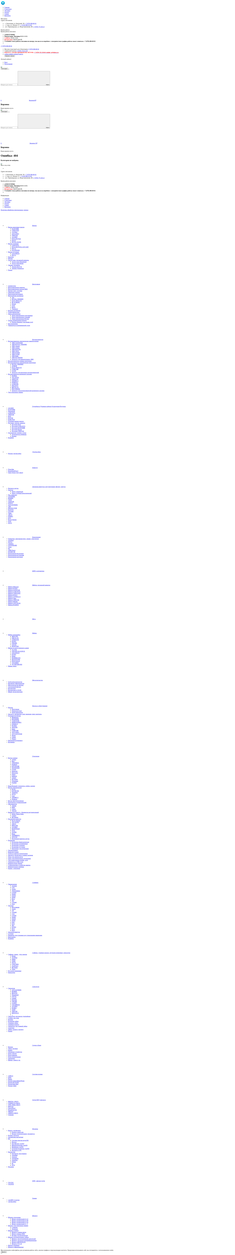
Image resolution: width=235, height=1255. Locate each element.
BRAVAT (14, 993)
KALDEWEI (16, 250)
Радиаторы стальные (18, 845)
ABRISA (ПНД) (13, 1113)
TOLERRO (15, 663)
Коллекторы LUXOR (14, 690)
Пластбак (11, 469)
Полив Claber (12, 1086)
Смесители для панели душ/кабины (19, 1016)
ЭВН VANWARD (17, 343)
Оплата (6, 12)
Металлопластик (37, 680)
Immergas (14, 771)
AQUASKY (15, 732)
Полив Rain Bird (13, 1084)
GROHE (14, 1001)
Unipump (11, 1115)
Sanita (13, 897)
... (12, 784)
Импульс (11, 1106)
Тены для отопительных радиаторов (19, 858)
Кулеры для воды (13, 1135)
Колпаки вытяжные (14, 310)
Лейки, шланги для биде (15, 1029)
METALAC (15, 387)
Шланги (34, 1216)
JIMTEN (10, 1111)
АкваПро (15, 1160)
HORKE (14, 376)
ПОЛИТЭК (11, 552)
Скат (13, 796)
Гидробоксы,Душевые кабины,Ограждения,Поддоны (49, 406)
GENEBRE (11, 496)
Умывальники (12, 884)
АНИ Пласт (12, 550)
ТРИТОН (15, 235)
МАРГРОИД (16, 829)
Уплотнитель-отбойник (19, 434)
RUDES (14, 725)
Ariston (14, 759)
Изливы (10, 1019)
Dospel (14, 304)
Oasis (13, 305)
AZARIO (14, 237)
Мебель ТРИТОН (13, 600)
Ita (12, 1163)
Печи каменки (12, 1055)
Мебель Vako (12, 598)
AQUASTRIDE (13, 505)
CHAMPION (16, 1005)
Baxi (13, 761)
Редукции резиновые (14, 971)
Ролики (14, 436)
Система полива (37, 1074)
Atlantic (14, 806)
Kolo (13, 904)
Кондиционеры (13, 324)
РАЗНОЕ (11, 438)
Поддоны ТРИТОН (18, 431)
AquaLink (11, 501)
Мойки (34, 633)
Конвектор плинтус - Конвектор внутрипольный (23, 812)
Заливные (15, 1229)
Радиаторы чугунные (18, 847)
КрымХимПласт (13, 471)
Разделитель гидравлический (17, 802)
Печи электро (12, 1053)
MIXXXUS (15, 1013)
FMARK (14, 643)
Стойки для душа (13, 1018)
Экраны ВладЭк (17, 267)
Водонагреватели (37, 339)
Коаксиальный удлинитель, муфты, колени (21, 786)
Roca (13, 899)
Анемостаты (12, 286)
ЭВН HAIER (16, 353)
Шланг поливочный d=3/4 (20, 1222)
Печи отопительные (14, 1057)
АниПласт (15, 966)
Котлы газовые (12, 758)
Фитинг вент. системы (15, 291)
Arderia (14, 778)
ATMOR (14, 366)
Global (14, 737)
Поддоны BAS (16, 424)
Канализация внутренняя (16, 555)
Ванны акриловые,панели (16, 227)
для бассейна (12, 1201)
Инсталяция (15, 907)
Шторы (10, 258)
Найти (47, 84)
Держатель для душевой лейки (17, 1026)
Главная (6, 7)
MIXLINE (15, 636)
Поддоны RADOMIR (18, 428)
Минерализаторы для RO (20, 1145)
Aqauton (14, 886)
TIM (9, 506)
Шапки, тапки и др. (14, 1060)
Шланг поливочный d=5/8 (20, 1220)
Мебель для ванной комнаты (41, 585)
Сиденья (10, 933)
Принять (3, 1252)
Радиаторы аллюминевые (20, 843)
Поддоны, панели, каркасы (16, 423)
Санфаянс (35, 882)
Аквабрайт (15, 1158)
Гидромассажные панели (16, 421)
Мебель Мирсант (13, 587)
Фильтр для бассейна (14, 453)
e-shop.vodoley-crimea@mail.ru (13, 54)
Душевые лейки (13, 1023)
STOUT (10, 503)
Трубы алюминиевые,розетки (17, 320)
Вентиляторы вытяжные (15, 296)
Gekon (14, 809)
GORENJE (15, 384)
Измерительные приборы (16, 867)
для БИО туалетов (13, 1200)
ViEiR (10, 500)
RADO (14, 641)
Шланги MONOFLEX (19, 1242)
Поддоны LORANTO (18, 426)
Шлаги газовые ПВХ (18, 1234)
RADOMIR (15, 229)
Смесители (35, 986)
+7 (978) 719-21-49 (22, 51)
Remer (14, 956)
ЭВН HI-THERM (17, 357)
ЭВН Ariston (16, 348)
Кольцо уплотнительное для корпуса (23, 1134)
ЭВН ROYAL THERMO (19, 344)
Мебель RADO (12, 588)
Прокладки (11, 972)
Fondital (14, 782)
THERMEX (15, 763)
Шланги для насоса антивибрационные (24, 1240)
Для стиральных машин (15, 392)
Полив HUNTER (13, 1082)
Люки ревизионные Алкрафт (21, 317)
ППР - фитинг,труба (38, 1181)
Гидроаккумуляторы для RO (20, 1148)
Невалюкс (15, 773)
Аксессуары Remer (18, 263)
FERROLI (15, 382)
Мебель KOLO (12, 595)
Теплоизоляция (13, 850)
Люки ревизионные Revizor (20, 319)
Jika (13, 900)
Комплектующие (13, 852)
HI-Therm (15, 779)
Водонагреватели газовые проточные (20, 361)
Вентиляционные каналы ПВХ (18, 289)
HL (9, 548)
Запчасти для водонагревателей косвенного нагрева (28, 390)
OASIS (14, 371)
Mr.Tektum (15, 817)
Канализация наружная (15, 557)
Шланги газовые (13, 1230)
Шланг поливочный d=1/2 (20, 1219)
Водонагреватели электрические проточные (22, 362)
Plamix (10, 1079)
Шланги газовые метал (19, 1232)
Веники (10, 1047)
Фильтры (35, 1129)
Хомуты (10, 490)
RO (9, 1139)
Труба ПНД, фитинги (39, 1100)
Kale (13, 922)
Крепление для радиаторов (20, 848)
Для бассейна (36, 452)
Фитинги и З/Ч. (16, 1150)
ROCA (14, 248)
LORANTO (15, 245)
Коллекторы (12, 688)
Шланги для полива (14, 1217)
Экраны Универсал (18, 268)
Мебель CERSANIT (14, 593)
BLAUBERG (16, 302)
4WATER (14, 727)
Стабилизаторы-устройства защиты (19, 865)
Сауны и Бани (36, 1045)
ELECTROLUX (17, 300)
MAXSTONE (16, 659)
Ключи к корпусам (17, 1132)
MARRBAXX (16, 658)
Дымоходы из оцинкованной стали (19, 325)
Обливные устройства (15, 1052)
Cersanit (14, 902)
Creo (13, 887)
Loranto (14, 892)
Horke (13, 656)
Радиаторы (11, 840)
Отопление (35, 756)
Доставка (7, 10)
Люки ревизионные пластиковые (22, 315)
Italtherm (14, 776)
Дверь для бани (13, 1048)
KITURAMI (15, 766)
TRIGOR (14, 1011)
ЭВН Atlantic (16, 346)
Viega (9, 547)
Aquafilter (15, 1155)
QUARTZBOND (17, 664)
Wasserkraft (11, 411)
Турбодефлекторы (13, 312)
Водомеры (11, 742)
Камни (10, 1050)
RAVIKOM (15, 791)
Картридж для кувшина (19, 1153)
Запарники (11, 1058)
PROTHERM (16, 389)
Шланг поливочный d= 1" (20, 1224)
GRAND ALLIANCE (18, 651)
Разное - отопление (14, 868)
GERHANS (15, 640)
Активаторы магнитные (15, 1137)
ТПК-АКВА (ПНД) (14, 1105)
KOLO (14, 240)
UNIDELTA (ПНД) (14, 1103)
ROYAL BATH (16, 242)
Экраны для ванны (14, 265)
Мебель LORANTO (14, 591)
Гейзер (14, 1162)
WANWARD (16, 768)
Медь (34, 619)
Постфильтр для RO (18, 1143)
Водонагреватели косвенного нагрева (20, 374)
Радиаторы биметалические (20, 842)
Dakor (13, 774)
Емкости (35, 467)
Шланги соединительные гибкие (18, 1237)
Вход (6, 62)
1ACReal (14, 232)
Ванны (34, 225)
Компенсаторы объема (15, 863)
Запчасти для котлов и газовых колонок (20, 855)
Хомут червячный (17, 491)
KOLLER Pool (16, 239)
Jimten (14, 959)
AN (13, 910)
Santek (14, 894)
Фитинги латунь (13, 488)
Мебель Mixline (13, 601)
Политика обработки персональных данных (14, 210)
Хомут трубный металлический (22, 493)
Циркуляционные (17, 712)
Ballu (13, 807)
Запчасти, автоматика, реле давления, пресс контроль (25, 714)
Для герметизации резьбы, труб (18, 860)
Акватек (14, 1157)
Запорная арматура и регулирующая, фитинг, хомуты (49, 486)
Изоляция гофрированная (16, 683)
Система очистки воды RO (20, 1140)
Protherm (14, 764)
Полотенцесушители (14, 819)
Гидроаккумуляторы (14, 716)
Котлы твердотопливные (16, 801)
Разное (10, 270)
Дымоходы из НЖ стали (15, 862)
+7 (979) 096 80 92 (30, 23)
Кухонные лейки (13, 1021)
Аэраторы (11, 1028)
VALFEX (11, 1184)
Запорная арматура (14, 932)
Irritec (9, 1077)
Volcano (14, 810)
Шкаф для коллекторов (15, 692)
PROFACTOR (12, 508)
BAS (9, 416)
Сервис (6, 14)
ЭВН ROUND (16, 349)
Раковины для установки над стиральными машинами (25, 935)
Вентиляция (36, 284)
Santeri (14, 896)
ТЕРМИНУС (16, 835)
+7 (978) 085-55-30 (26, 25)
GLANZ (14, 649)
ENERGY (15, 724)
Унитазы (10, 905)
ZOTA (14, 794)
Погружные (15, 709)
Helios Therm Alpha (18, 814)
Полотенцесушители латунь (20, 839)
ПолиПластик (12, 1110)
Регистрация (8, 64)
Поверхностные (17, 711)
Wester (14, 735)
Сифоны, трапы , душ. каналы (17, 954)
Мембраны (15, 717)
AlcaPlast (11, 540)
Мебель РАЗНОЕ (13, 605)
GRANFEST (16, 653)
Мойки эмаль (12, 666)
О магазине (8, 9)
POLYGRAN (16, 661)
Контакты (7, 15)
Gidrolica (10, 543)
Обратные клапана (14, 292)
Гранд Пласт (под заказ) (15, 472)
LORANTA (11, 413)
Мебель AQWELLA (14, 596)
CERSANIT (15, 230)
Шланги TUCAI (17, 1244)
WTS (13, 1165)
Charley (14, 815)
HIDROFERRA (16, 722)
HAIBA (14, 1008)
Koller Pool (11, 419)
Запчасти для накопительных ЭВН (23, 359)
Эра (13, 297)
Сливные (15, 1227)
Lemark (14, 998)
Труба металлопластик (15, 682)
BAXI (13, 789)
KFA (9, 518)
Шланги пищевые (13, 1245)
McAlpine (15, 967)
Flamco (14, 739)
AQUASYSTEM (17, 734)
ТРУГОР (14, 837)
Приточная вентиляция (15, 294)
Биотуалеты (12, 937)
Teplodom (15, 792)
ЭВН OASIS (16, 354)
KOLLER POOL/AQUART (20, 247)
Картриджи (11, 1152)
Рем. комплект (12, 495)
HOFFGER (15, 646)
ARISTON (15, 379)
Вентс (14, 307)
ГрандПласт (12, 1108)
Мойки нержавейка (14, 635)
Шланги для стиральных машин (18, 1225)
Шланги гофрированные (16, 1247)
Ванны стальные (13, 243)
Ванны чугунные (13, 252)
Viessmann (15, 781)
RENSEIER (15, 719)
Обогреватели (12, 804)
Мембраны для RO (18, 1147)
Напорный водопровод (15, 740)
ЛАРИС (14, 832)
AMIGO (10, 1076)
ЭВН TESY (15, 351)
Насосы (10, 707)
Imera (13, 729)
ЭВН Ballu (15, 356)
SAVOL (14, 644)
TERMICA (15, 381)
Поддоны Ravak (17, 429)
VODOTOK (15, 721)
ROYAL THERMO (17, 299)
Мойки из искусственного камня (18, 648)
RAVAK (10, 418)
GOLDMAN (15, 253)
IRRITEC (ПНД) (13, 1101)
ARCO (10, 515)
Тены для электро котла (15, 857)
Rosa (13, 930)
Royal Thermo (12, 519)
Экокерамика (16, 891)
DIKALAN (15, 638)
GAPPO (14, 1003)
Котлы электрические (15, 787)
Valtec (10, 513)
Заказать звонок (9, 56)
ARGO (14, 824)
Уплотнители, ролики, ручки (17, 433)
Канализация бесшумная (16, 553)
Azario (14, 889)
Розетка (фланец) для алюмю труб (22, 322)
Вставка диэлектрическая (20, 1235)
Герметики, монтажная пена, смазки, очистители (23, 539)
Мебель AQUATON (14, 603)
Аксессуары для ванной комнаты (18, 260)
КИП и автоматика (38, 571)
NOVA (10, 542)
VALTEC (11, 1182)
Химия (34, 1198)
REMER (10, 498)
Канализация (36, 537)
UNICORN (15, 964)
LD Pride (10, 511)
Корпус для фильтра (14, 1130)
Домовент (15, 309)
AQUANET (15, 234)
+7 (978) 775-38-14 (38, 27)
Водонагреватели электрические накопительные (23, 341)
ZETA (10, 523)
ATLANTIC (15, 377)
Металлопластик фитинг (16, 685)
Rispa (13, 834)
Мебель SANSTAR (14, 590)
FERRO (10, 516)
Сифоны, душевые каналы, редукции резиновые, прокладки (51, 953)
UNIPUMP (15, 369)
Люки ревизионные (14, 314)
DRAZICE (15, 386)
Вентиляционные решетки (16, 287)
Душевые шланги (13, 1024)
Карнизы (11, 257)
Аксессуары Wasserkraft (19, 262)
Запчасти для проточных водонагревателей (25, 372)
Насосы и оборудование (39, 706)
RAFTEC (11, 510)
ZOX (9, 521)
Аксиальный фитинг (14, 687)
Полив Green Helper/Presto (16, 1081)
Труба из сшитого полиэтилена (18, 853)
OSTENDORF (12, 545)
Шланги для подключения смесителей (24, 1239)
